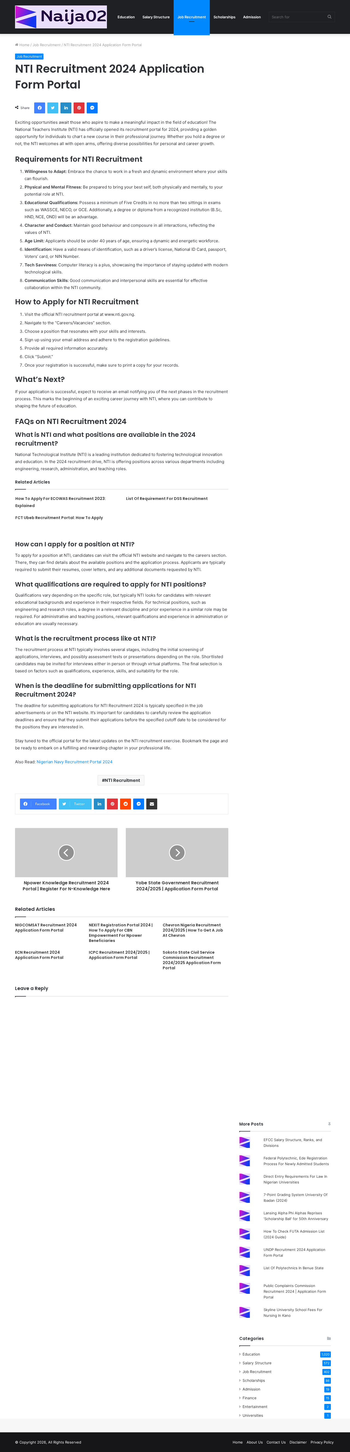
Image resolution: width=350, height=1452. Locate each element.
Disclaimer (298, 1442)
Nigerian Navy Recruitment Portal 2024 (75, 761)
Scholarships (224, 17)
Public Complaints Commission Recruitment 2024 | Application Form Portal (295, 1291)
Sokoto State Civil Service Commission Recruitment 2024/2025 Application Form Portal (192, 960)
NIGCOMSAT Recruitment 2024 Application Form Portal (46, 927)
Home (24, 45)
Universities (253, 1415)
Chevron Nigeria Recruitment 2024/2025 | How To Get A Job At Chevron (193, 930)
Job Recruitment (191, 17)
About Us (255, 1442)
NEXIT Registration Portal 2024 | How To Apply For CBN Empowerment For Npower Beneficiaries (121, 932)
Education (126, 17)
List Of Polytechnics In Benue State (294, 1268)
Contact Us (276, 1442)
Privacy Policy (322, 1442)
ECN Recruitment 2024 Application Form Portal (39, 955)
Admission (252, 17)
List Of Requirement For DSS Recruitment (167, 498)
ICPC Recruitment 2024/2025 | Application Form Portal (119, 955)
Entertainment (255, 1406)
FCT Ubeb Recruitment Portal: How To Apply (59, 517)
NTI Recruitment (122, 780)
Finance (249, 1398)
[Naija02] (61, 16)
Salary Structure (156, 17)
